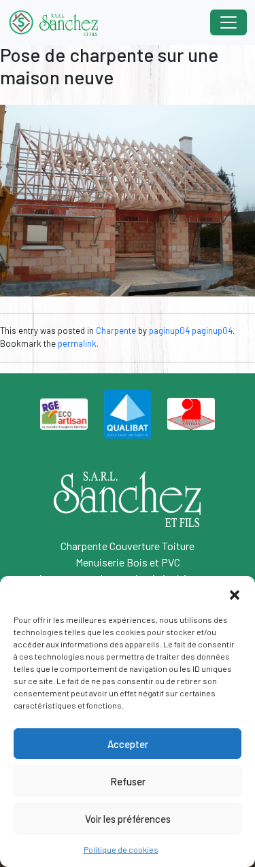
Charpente (116, 330)
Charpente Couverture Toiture (127, 545)
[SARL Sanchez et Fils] (53, 22)
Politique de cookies (121, 849)
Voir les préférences (128, 819)
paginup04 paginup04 (191, 330)
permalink (77, 343)
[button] (234, 593)
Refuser (128, 781)
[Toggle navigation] (228, 22)
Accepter (127, 744)
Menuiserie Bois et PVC (127, 562)
